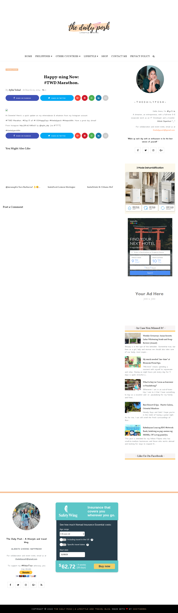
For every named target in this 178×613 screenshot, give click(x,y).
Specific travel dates (76, 545)
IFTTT (57, 125)
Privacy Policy (140, 56)
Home (28, 56)
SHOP (105, 56)
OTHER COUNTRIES (67, 56)
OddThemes (139, 609)
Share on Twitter (58, 98)
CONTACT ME (119, 56)
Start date (64, 550)
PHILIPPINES (42, 56)
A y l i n (171, 111)
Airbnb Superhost (164, 121)
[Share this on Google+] (78, 98)
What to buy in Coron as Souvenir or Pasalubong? (158, 384)
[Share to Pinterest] (105, 98)
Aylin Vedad (15, 90)
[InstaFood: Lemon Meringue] (61, 169)
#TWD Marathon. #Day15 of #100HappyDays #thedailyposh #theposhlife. (40, 120)
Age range (64, 529)
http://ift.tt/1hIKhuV (28, 125)
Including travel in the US (78, 540)
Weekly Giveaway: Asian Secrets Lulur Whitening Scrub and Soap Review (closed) (157, 339)
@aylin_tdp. (44, 125)
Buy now (104, 566)
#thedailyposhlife (13, 130)
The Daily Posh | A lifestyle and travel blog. (83, 609)
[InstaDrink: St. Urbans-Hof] (100, 169)
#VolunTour (27, 565)
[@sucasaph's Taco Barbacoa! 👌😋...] (23, 169)
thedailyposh (11, 69)
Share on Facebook (23, 98)
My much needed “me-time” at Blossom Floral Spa (156, 361)
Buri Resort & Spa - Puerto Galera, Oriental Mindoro (158, 407)
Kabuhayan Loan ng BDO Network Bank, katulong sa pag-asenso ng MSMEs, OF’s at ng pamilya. (158, 431)
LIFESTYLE (90, 56)
